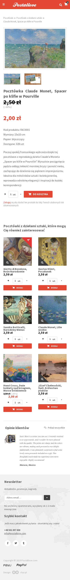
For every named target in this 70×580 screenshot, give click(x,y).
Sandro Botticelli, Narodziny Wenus (14, 328)
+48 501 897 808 (12, 530)
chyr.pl (23, 572)
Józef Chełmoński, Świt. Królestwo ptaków (50, 388)
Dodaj (19, 287)
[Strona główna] (23, 7)
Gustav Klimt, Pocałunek (46, 270)
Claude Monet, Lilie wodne (50, 328)
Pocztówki (8, 18)
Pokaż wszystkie (56, 427)
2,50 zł (8, 274)
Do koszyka (40, 194)
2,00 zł (13, 396)
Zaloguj (7, 202)
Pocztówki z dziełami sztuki (29, 18)
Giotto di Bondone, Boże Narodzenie (15, 270)
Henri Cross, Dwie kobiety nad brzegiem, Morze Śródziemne (17, 388)
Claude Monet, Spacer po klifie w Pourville (22, 21)
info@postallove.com (15, 533)
